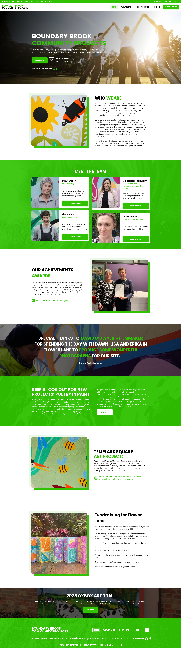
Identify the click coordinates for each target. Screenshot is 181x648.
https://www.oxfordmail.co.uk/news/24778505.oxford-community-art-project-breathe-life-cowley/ (120, 478)
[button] (75, 203)
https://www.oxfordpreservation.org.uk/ (52, 300)
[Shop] (51, 60)
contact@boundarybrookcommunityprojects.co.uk (36, 2)
